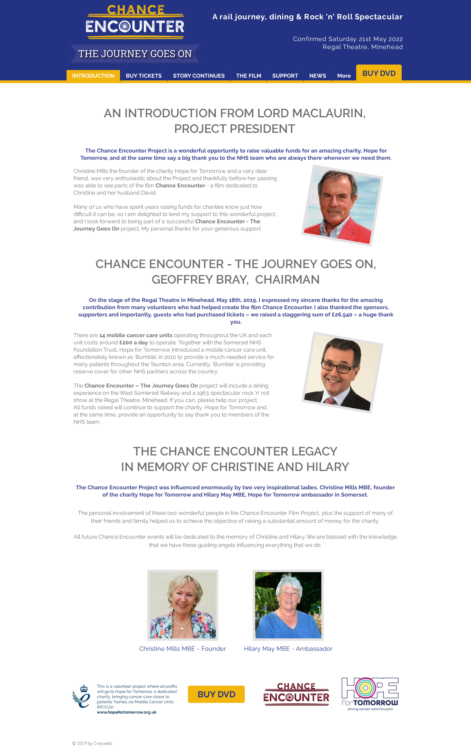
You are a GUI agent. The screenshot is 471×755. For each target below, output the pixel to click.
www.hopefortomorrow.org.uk (127, 712)
